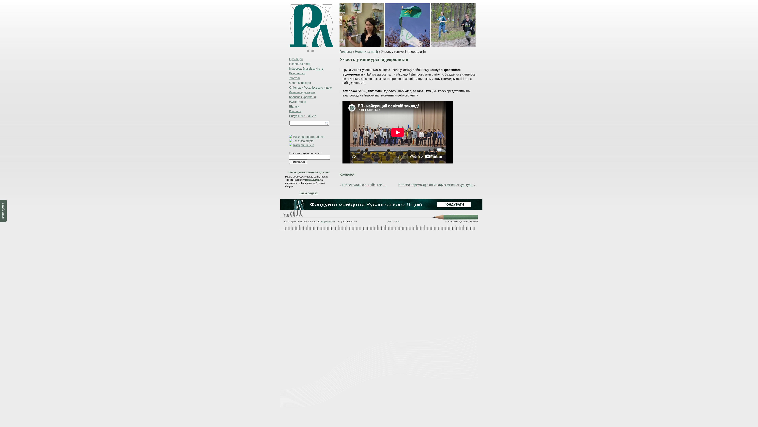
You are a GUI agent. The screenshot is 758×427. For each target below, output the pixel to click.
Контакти (295, 111)
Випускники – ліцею (302, 116)
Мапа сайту (394, 221)
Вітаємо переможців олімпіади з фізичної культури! (435, 185)
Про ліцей (296, 59)
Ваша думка (312, 179)
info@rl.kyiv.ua (328, 221)
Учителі (294, 78)
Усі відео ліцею (303, 141)
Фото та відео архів (302, 92)
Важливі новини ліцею (308, 136)
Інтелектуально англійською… (364, 185)
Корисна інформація (302, 97)
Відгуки (294, 106)
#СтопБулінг (297, 102)
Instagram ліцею (303, 145)
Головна (346, 51)
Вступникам (297, 73)
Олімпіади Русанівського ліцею (310, 87)
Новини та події (366, 51)
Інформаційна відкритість (306, 68)
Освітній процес (300, 83)
